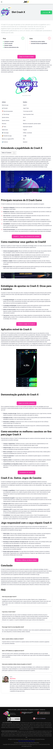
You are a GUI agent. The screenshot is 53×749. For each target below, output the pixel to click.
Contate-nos (42, 709)
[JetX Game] (26, 2)
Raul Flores (13, 678)
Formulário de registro (26, 472)
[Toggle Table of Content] (13, 153)
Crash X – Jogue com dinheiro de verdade (26, 236)
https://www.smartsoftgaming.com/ (26, 741)
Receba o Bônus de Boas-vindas (26, 560)
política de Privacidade (22, 709)
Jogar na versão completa (26, 403)
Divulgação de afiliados (33, 709)
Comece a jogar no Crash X (26, 323)
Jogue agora (46, 12)
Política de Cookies (12, 709)
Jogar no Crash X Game (26, 56)
